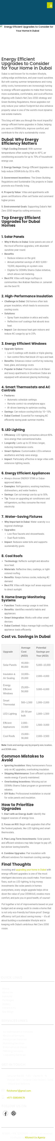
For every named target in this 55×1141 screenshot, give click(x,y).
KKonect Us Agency (35, 1137)
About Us (7, 992)
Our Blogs (8, 1011)
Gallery (6, 1004)
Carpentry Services (14, 1055)
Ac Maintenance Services (18, 1031)
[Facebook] (5, 1113)
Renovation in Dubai (15, 1047)
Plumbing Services (13, 1043)
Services (7, 996)
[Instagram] (13, 1113)
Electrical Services (13, 1035)
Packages (8, 1000)
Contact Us (9, 1008)
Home (5, 988)
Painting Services (13, 1051)
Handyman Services (15, 1039)
